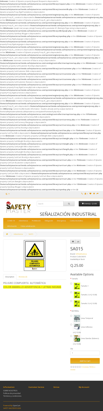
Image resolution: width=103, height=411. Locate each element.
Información (12, 226)
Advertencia (23, 221)
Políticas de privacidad (12, 393)
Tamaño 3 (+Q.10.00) (89, 303)
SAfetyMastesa (81, 254)
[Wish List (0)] (90, 194)
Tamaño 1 (85, 286)
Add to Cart (85, 360)
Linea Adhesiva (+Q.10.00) (82, 330)
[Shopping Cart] (94, 194)
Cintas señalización (28, 226)
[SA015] (34, 255)
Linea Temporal (87, 318)
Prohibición (36, 221)
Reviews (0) (23, 277)
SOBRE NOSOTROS (10, 390)
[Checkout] (97, 194)
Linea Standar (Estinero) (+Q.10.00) (86, 341)
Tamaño (75, 279)
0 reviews (85, 367)
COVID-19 (11, 221)
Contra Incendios (76, 221)
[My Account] (86, 194)
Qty (71, 349)
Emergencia (61, 221)
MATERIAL (75, 311)
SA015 (31, 234)
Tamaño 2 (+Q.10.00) (89, 295)
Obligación (49, 221)
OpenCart (16, 405)
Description (9, 277)
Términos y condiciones (12, 396)
